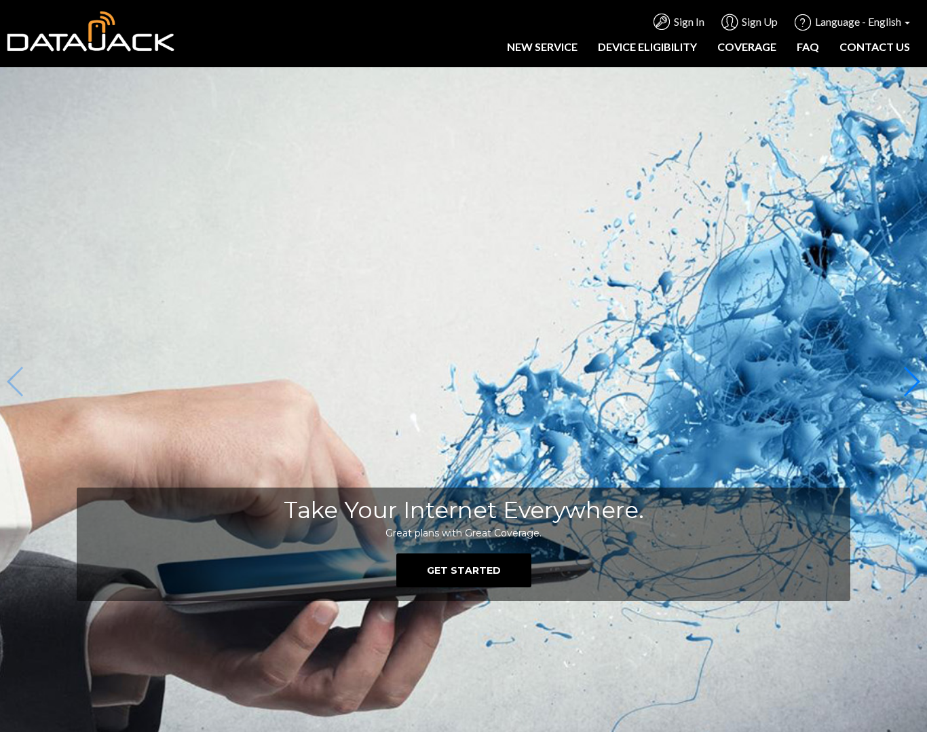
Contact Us (874, 46)
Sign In (689, 21)
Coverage (746, 46)
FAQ (808, 46)
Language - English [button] (859, 21)
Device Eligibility (647, 46)
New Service (542, 46)
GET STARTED (464, 570)
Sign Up (760, 21)
